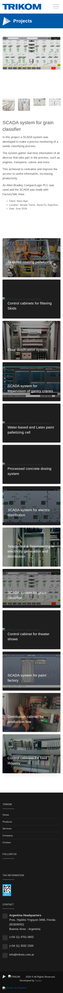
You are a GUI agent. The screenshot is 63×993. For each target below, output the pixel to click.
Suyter (38, 980)
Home (6, 814)
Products (7, 821)
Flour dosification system (28, 350)
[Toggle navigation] (56, 6)
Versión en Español (16, 987)
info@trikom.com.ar (21, 954)
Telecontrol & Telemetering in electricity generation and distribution (31, 551)
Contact (7, 842)
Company (8, 835)
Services (7, 828)
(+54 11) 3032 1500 (21, 945)
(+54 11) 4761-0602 (21, 937)
